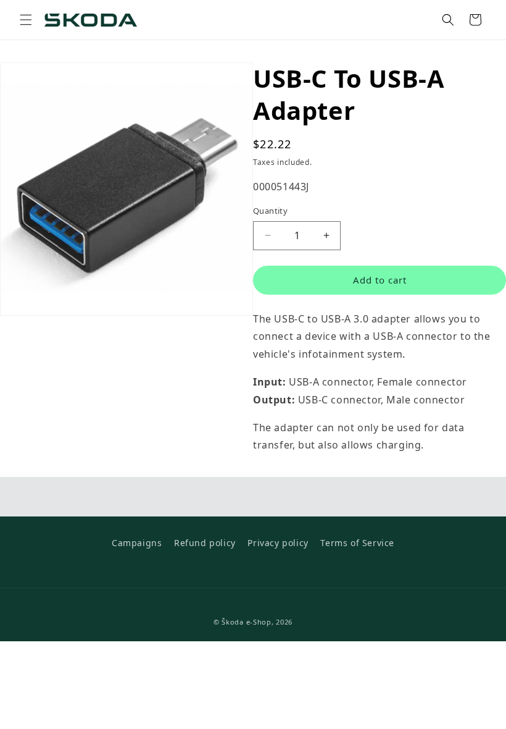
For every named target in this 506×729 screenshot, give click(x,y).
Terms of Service (357, 543)
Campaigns (137, 543)
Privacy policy (277, 543)
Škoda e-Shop (246, 621)
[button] (25, 19)
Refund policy (205, 543)
